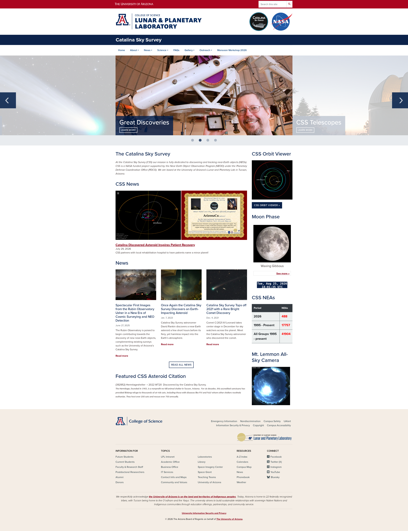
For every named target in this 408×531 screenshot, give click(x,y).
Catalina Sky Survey (138, 40)
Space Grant (205, 472)
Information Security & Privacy (233, 425)
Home (121, 50)
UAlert (287, 421)
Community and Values (174, 482)
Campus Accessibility (279, 425)
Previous (8, 100)
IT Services (167, 472)
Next (400, 100)
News (147, 50)
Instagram (276, 467)
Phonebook (243, 477)
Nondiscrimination (250, 421)
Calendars (242, 462)
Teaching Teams (207, 477)
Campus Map (244, 467)
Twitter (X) (276, 462)
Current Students (125, 462)
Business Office (169, 467)
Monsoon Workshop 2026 (232, 50)
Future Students (124, 456)
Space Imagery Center (210, 467)
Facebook (276, 456)
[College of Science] (143, 421)
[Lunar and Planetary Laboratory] (264, 436)
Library (201, 462)
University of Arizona (209, 482)
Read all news (181, 364)
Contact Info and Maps (173, 477)
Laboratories (205, 456)
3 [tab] (209, 141)
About (133, 50)
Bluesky (275, 477)
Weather (241, 482)
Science (161, 50)
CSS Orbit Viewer (266, 205)
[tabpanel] (204, 95)
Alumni (120, 477)
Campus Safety (272, 421)
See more (282, 273)
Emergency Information (224, 421)
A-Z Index (242, 456)
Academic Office (170, 462)
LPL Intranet (168, 456)
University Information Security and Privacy (204, 513)
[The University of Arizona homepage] (136, 4)
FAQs (176, 50)
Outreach (205, 50)
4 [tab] (217, 141)
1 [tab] (194, 141)
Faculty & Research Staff (129, 467)
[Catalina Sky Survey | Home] (159, 21)
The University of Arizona (229, 519)
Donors (120, 482)
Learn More (128, 130)
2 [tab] (201, 141)
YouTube (275, 472)
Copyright (258, 425)
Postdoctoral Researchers (130, 472)
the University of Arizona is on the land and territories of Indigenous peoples (192, 496)
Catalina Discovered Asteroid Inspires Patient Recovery (155, 245)
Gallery (189, 50)
